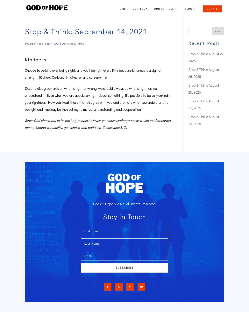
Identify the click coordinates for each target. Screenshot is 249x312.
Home (122, 9)
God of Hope (35, 43)
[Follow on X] (119, 287)
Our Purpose (164, 9)
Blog (188, 9)
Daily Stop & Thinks (73, 43)
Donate (212, 9)
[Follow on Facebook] (107, 287)
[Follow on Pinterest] (130, 287)
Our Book (139, 9)
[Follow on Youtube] (141, 287)
